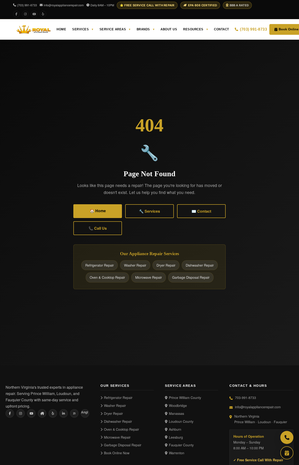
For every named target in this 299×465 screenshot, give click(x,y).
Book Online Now (116, 453)
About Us (168, 29)
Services (82, 29)
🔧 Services (149, 211)
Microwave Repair (148, 277)
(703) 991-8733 (27, 5)
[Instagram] (25, 14)
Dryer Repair (166, 265)
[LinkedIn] (63, 413)
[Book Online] (286, 452)
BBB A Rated (239, 5)
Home (61, 29)
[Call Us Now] (286, 437)
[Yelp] (43, 14)
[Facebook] (16, 14)
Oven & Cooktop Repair (107, 277)
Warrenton (176, 453)
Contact (221, 29)
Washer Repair (135, 265)
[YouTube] (34, 14)
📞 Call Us (98, 228)
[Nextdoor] (42, 413)
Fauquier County (181, 445)
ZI (74, 413)
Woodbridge (178, 405)
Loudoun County (181, 421)
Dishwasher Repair (200, 265)
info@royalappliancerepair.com (64, 5)
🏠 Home (98, 210)
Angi (84, 412)
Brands (146, 29)
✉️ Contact (201, 211)
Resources (195, 29)
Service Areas (115, 29)
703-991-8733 (245, 397)
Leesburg (176, 437)
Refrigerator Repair (99, 265)
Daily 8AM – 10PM (102, 5)
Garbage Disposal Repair (191, 277)
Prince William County (185, 397)
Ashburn (175, 429)
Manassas (176, 413)
